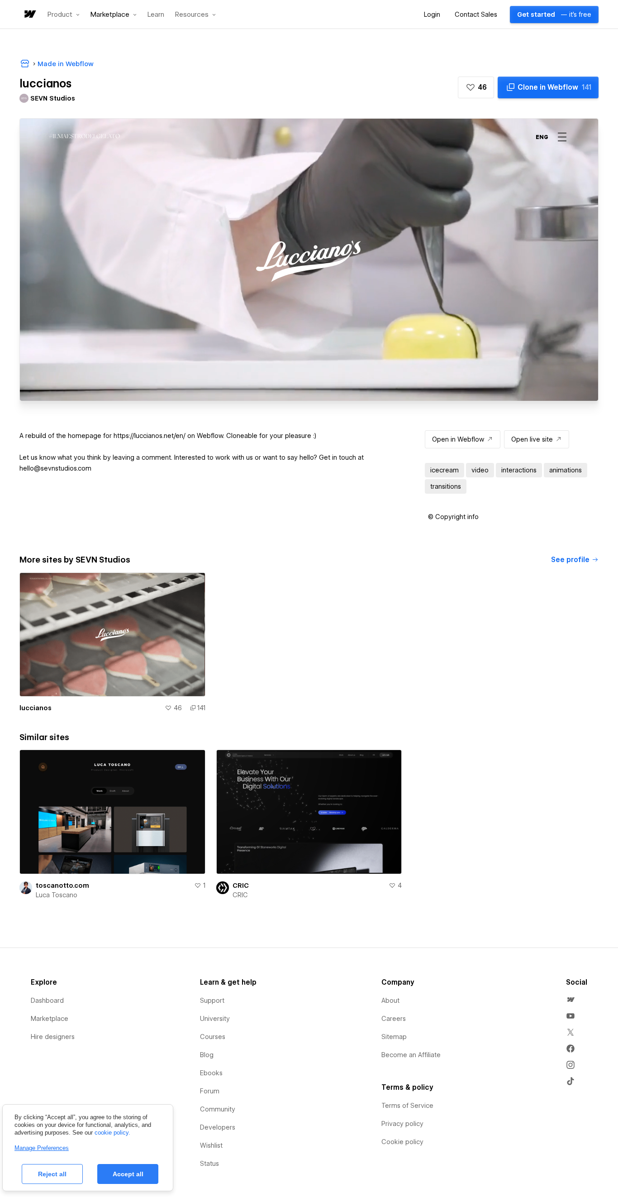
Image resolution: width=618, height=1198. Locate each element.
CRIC (241, 885)
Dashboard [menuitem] (47, 1000)
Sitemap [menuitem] (394, 1036)
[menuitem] (570, 999)
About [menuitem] (390, 1000)
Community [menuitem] (217, 1109)
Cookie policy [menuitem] (402, 1141)
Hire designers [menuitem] (53, 1036)
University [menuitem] (215, 1018)
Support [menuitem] (212, 1000)
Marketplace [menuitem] (49, 1018)
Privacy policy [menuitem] (402, 1123)
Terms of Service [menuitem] (407, 1105)
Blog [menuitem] (207, 1054)
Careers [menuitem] (393, 1018)
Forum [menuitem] (209, 1091)
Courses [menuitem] (212, 1036)
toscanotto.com (62, 885)
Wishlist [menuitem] (211, 1145)
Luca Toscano (56, 895)
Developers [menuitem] (217, 1127)
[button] (63, 14)
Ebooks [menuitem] (211, 1073)
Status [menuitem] (209, 1163)
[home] (29, 15)
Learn (155, 15)
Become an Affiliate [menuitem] (411, 1054)
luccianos (35, 708)
